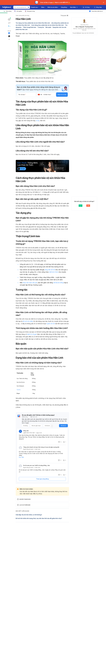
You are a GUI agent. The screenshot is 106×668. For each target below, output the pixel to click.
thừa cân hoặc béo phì (30, 282)
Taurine (18, 389)
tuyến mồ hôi (50, 323)
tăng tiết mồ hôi (50, 269)
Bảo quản (48, 27)
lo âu (37, 120)
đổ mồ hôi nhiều (28, 321)
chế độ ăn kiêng (58, 282)
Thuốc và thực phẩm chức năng (22, 15)
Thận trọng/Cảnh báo (29, 27)
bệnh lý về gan (32, 334)
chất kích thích (53, 272)
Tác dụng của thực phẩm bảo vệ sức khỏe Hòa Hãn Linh (33, 23)
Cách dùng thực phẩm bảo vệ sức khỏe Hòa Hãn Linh (47, 25)
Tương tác (41, 27)
